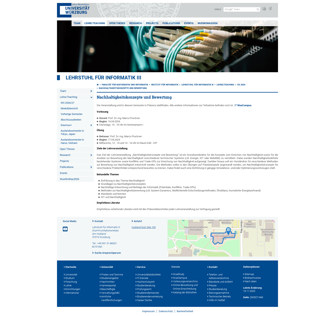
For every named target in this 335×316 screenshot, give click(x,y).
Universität (71, 274)
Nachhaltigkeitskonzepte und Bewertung (123, 88)
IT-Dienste (142, 278)
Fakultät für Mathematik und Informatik (125, 84)
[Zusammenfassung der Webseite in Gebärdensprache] (270, 9)
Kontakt (99, 221)
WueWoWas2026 (208, 23)
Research (135, 23)
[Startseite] (98, 84)
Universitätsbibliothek (149, 274)
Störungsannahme (219, 292)
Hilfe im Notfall (217, 300)
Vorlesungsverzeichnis (185, 281)
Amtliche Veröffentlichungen (111, 298)
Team (76, 23)
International (72, 292)
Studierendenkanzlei (148, 292)
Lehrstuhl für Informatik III (103, 78)
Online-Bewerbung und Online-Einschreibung (185, 287)
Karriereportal (108, 285)
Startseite (70, 267)
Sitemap (249, 274)
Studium (70, 278)
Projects (152, 23)
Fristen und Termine (112, 274)
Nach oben (250, 281)
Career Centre (144, 300)
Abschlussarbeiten (71, 119)
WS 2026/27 (67, 102)
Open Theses (117, 23)
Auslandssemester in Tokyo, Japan (72, 132)
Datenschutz (166, 311)
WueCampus (244, 105)
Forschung (71, 281)
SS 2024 (241, 84)
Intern (217, 9)
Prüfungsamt (144, 289)
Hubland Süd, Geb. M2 (144, 227)
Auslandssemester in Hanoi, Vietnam (72, 141)
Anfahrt (138, 221)
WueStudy (178, 274)
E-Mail (98, 246)
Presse (213, 285)
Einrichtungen (72, 289)
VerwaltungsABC (110, 292)
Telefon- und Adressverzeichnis (219, 276)
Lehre (68, 285)
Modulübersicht (69, 108)
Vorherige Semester (71, 114)
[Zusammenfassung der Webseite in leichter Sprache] (264, 9)
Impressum (148, 311)
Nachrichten (108, 281)
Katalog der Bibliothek (185, 292)
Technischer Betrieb (220, 296)
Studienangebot (109, 278)
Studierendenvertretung (150, 296)
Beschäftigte (108, 289)
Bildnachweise (253, 277)
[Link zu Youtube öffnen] (65, 229)
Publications (171, 23)
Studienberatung (146, 285)
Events (188, 23)
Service (141, 267)
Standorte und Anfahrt (221, 281)
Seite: (246, 297)
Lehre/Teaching (94, 23)
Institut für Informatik (164, 84)
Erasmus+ (66, 125)
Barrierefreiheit (185, 311)
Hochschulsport (146, 281)
